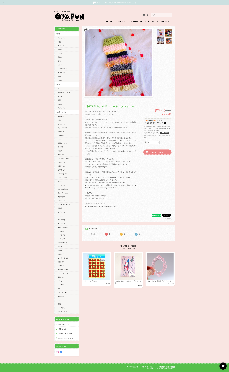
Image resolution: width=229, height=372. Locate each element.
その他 (60, 80)
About (121, 21)
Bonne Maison (63, 227)
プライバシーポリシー (65, 333)
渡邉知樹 (61, 154)
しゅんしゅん (62, 200)
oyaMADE (61, 285)
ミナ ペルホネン (63, 128)
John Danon (62, 177)
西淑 (59, 120)
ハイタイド (61, 235)
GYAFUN (61, 131)
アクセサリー (62, 38)
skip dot (61, 135)
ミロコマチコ (62, 242)
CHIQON (61, 147)
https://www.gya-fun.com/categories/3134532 (100, 188)
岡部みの (61, 277)
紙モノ (60, 49)
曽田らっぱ (61, 166)
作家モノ (60, 33)
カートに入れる (157, 152)
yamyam (61, 265)
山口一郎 (61, 262)
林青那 (60, 246)
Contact (164, 21)
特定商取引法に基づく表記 (66, 338)
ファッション (62, 68)
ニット (60, 53)
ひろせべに (61, 124)
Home (109, 21)
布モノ (60, 61)
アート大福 (61, 185)
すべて (93, 234)
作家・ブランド (62, 112)
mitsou (60, 216)
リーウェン (61, 139)
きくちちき (61, 223)
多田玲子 (61, 254)
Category (136, 21)
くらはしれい (62, 311)
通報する (169, 218)
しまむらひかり (63, 273)
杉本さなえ (61, 170)
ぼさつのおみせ (63, 189)
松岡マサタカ (62, 143)
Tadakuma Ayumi (64, 158)
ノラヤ (60, 281)
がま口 (60, 65)
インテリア (61, 72)
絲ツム (60, 181)
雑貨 (59, 42)
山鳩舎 (60, 208)
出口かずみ (61, 162)
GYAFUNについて (63, 324)
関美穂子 (61, 151)
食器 (59, 76)
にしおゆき (61, 219)
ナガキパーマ (62, 231)
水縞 (59, 304)
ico (59, 288)
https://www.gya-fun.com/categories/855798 (100, 206)
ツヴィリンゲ (62, 212)
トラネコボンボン (64, 204)
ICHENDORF (62, 292)
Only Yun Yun (63, 193)
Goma (60, 250)
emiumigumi (62, 174)
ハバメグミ (61, 239)
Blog (151, 21)
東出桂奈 (61, 296)
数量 (145, 142)
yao (59, 300)
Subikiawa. (62, 116)
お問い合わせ (62, 329)
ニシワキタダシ (63, 258)
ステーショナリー (64, 92)
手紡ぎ (60, 57)
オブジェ (61, 45)
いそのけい (61, 308)
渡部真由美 (61, 197)
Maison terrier (63, 269)
